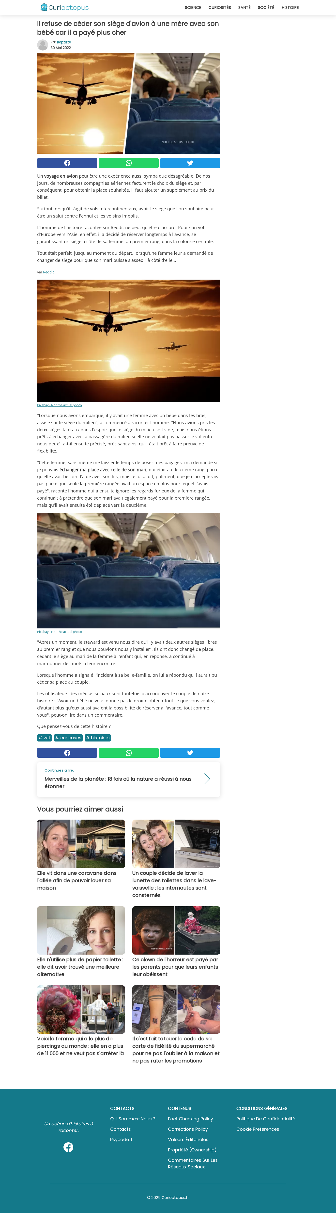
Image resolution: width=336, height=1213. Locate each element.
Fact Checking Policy (190, 1119)
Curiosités (220, 7)
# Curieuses (68, 738)
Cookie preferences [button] (257, 1129)
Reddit (48, 272)
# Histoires (98, 738)
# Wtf (44, 738)
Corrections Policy (188, 1129)
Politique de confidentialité (265, 1119)
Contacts (120, 1129)
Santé (244, 7)
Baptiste (64, 42)
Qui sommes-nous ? (132, 1119)
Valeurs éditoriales (188, 1139)
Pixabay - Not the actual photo (59, 405)
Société (266, 7)
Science (193, 7)
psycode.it (121, 1139)
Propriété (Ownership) (192, 1150)
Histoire (290, 7)
